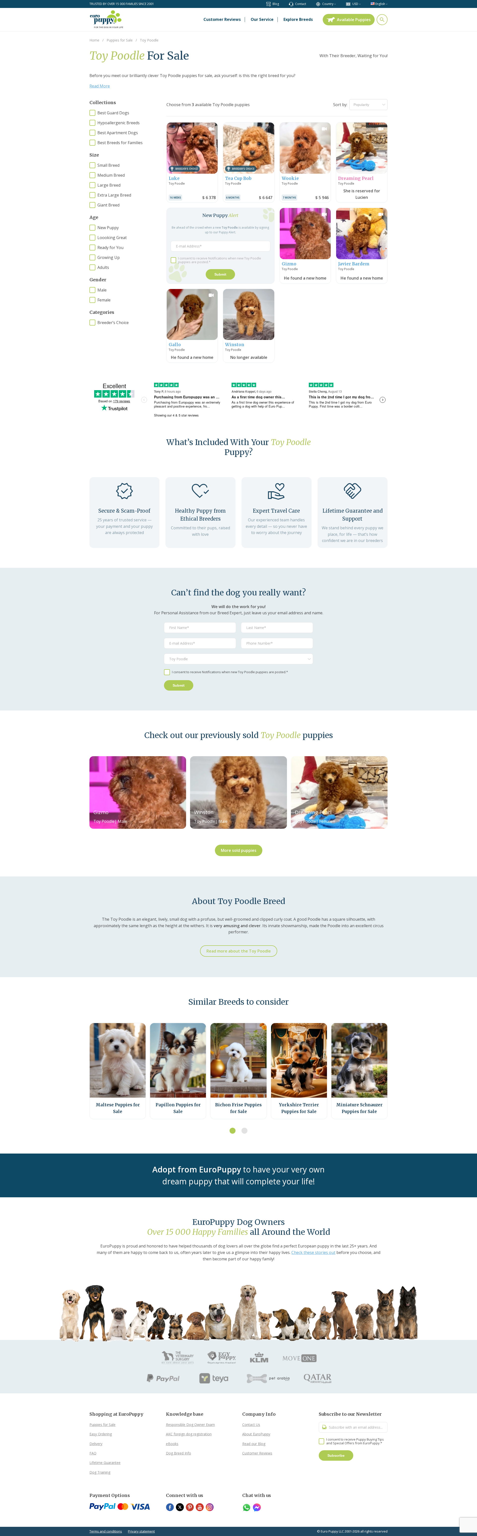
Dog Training (99, 1472)
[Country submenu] (335, 4)
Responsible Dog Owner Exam (190, 1424)
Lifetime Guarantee (104, 1462)
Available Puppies (354, 19)
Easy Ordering (100, 1434)
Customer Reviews (257, 1453)
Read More (99, 86)
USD (355, 4)
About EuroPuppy (256, 1434)
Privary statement (141, 1531)
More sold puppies (238, 850)
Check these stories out (313, 1252)
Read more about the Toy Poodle (238, 951)
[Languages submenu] (387, 4)
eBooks (172, 1443)
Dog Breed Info (178, 1453)
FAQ (92, 1453)
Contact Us (251, 1424)
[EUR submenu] (360, 4)
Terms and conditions (105, 1531)
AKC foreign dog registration (189, 1434)
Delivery (95, 1443)
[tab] (233, 1131)
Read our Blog (253, 1443)
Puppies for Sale (102, 1424)
